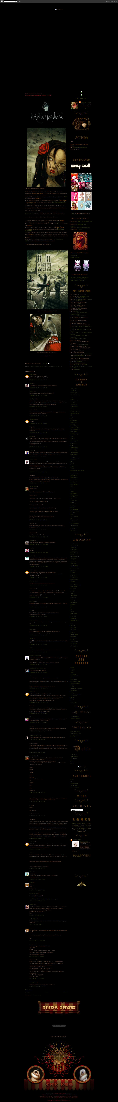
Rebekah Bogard (74, 634)
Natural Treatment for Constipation (50, 899)
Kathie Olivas (73, 600)
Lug (71, 609)
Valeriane (31, 691)
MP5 (72, 486)
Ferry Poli (73, 438)
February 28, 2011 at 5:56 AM (38, 616)
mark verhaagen (74, 475)
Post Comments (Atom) (36, 995)
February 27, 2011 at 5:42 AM (38, 585)
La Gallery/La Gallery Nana (76, 688)
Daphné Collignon (74, 426)
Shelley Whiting (33, 918)
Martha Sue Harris (74, 620)
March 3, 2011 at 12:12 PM (37, 801)
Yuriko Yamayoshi (74, 756)
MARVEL (85, 364)
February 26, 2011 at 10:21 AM (39, 552)
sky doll (78, 830)
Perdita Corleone (74, 504)
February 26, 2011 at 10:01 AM (39, 536)
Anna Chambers (74, 549)
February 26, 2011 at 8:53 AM (38, 446)
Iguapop (72, 685)
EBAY (91, 221)
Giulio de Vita (74, 443)
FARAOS (79, 308)
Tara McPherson (74, 643)
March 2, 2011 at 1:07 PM (37, 792)
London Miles (74, 690)
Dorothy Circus (74, 679)
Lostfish (72, 466)
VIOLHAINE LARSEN (34, 735)
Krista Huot (73, 604)
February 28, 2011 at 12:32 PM (39, 702)
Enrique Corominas (75, 433)
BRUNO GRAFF (74, 255)
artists (32, 366)
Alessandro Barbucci (75, 395)
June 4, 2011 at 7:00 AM (37, 924)
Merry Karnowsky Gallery (76, 693)
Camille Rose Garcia (75, 556)
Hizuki (72, 760)
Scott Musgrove (74, 638)
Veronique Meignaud (75, 527)
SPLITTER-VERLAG (75, 314)
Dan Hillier (73, 424)
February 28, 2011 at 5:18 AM (38, 607)
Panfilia (72, 502)
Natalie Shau (73, 488)
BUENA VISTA (82, 326)
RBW (78, 329)
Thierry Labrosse (74, 520)
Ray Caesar (73, 632)
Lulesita (72, 611)
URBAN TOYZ (81, 280)
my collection (82, 828)
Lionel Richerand (74, 465)
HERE (72, 213)
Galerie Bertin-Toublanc (76, 681)
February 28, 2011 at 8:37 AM (38, 652)
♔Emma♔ (32, 904)
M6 (83, 299)
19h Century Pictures (75, 731)
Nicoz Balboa (73, 496)
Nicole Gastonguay (75, 787)
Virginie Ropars (74, 528)
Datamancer (73, 561)
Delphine (31, 638)
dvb (30, 676)
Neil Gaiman (73, 629)
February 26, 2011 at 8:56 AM (38, 456)
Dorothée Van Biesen (75, 427)
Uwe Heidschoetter (75, 523)
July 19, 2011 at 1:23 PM (37, 956)
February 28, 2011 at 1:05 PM (38, 713)
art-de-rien (73, 669)
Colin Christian (74, 560)
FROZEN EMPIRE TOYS (81, 279)
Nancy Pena (73, 627)
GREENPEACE (79, 300)
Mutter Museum (74, 736)
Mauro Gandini (74, 481)
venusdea (80, 831)
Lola (71, 606)
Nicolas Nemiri (74, 493)
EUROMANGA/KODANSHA (83, 227)
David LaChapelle (74, 565)
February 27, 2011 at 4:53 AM (38, 577)
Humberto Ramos (74, 449)
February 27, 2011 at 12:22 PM (39, 597)
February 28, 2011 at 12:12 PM (39, 688)
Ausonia (72, 410)
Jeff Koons (73, 593)
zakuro (72, 763)
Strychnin (73, 700)
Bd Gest (72, 779)
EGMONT (80, 303)
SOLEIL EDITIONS (84, 296)
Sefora (72, 514)
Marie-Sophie (32, 399)
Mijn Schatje (73, 482)
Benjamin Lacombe (75, 413)
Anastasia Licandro (75, 401)
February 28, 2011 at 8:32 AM (38, 644)
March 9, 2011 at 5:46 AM (37, 879)
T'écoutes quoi (33, 419)
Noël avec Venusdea (84, 841)
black (83, 823)
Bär (30, 928)
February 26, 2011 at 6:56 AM (38, 387)
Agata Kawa (73, 390)
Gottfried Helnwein (75, 583)
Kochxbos (73, 686)
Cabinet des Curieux (75, 676)
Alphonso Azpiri (74, 545)
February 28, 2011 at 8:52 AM (38, 664)
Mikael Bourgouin (74, 484)
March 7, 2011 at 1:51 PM (37, 868)
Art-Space (73, 670)
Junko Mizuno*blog (75, 457)
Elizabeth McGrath (75, 567)
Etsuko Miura (73, 754)
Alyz (72, 397)
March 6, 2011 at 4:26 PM (37, 849)
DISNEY (76, 326)
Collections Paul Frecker (76, 733)
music (77, 828)
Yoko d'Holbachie (74, 646)
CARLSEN (79, 313)
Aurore (72, 408)
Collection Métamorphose (43, 366)
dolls (86, 825)
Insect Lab (73, 590)
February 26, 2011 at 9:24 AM (38, 483)
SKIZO (31, 882)
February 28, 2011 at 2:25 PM (38, 722)
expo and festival (56, 366)
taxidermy (84, 830)
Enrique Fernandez (75, 434)
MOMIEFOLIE (74, 280)
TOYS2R (81, 306)
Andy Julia (73, 402)
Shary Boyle (73, 639)
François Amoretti (74, 440)
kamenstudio (73, 459)
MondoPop (73, 697)
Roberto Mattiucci (74, 509)
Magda (72, 692)
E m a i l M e (81, 98)
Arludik (72, 667)
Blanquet (72, 554)
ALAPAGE (89, 223)
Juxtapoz (72, 599)
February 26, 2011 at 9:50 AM (38, 519)
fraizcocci (32, 540)
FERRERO (82, 329)
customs (82, 825)
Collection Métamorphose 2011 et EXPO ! (38, 95)
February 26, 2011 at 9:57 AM (38, 529)
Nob (71, 498)
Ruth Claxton (73, 636)
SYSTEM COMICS (88, 354)
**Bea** (31, 450)
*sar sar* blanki (74, 785)
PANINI (72, 331)
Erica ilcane (73, 570)
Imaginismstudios (74, 450)
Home (46, 992)
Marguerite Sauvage (75, 473)
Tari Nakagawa (74, 758)
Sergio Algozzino (74, 516)
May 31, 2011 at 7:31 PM (37, 915)
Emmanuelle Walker (75, 429)
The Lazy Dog (74, 702)
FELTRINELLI (81, 224)
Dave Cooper (73, 563)
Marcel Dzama (74, 613)
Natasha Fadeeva (74, 783)
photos (89, 828)
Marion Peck (73, 616)
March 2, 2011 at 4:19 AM (37, 752)
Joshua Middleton (74, 454)
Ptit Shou (31, 391)
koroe (72, 461)
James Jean (73, 592)
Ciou (72, 418)
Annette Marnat (74, 404)
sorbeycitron (32, 620)
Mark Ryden (73, 618)
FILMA (77, 360)
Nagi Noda (73, 625)
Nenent (72, 491)
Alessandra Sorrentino (75, 394)
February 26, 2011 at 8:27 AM (38, 432)
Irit (30, 548)
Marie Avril (32, 459)
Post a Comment (28, 989)
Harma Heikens (74, 586)
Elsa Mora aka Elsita (75, 568)
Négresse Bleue (74, 500)
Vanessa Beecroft (74, 525)
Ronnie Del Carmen (75, 511)
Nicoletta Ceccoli (74, 495)
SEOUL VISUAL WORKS (80, 338)
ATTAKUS (78, 277)
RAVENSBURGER (81, 316)
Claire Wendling (74, 420)
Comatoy (31, 796)
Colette (72, 677)
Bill (71, 415)
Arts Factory (73, 674)
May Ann (73, 622)
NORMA (80, 229)
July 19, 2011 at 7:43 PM (37, 978)
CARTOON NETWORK (87, 366)
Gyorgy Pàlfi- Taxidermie (76, 584)
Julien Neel (73, 456)
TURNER (74, 367)
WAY (76, 306)
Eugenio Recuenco (75, 574)
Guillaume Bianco (74, 447)
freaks (83, 827)
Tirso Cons (73, 521)
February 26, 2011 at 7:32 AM (38, 395)
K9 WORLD (79, 361)
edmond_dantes (33, 982)
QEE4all (72, 507)
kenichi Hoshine (74, 602)
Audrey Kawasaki (74, 551)
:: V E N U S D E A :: (77, 840)
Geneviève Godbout (75, 579)
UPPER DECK (89, 299)
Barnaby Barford (74, 552)
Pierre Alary (73, 505)
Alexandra (32, 601)
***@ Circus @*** (75, 716)
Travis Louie (73, 645)
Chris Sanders (73, 558)
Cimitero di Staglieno (75, 718)
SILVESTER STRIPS (83, 344)
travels (88, 830)
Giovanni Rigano (74, 441)
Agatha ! (31, 555)
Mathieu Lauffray (74, 477)
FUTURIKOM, (79, 299)
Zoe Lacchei (73, 530)
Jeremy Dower (74, 595)
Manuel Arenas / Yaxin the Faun (77, 470)
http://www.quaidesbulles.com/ (80, 147)
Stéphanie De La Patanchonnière (36, 668)
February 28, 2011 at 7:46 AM (38, 625)
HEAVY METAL (77, 364)
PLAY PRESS (77, 332)
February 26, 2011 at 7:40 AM (38, 406)
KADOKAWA (73, 337)
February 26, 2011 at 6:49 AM (38, 380)
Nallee (31, 383)
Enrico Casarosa (74, 431)
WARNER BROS (77, 366)
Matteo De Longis (74, 479)
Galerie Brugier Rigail (75, 683)
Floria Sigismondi (74, 577)
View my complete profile (85, 108)
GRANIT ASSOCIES (75, 257)
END (66, 196)
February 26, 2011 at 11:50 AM (39, 566)
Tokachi (72, 761)
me (87, 827)
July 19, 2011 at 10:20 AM (37, 940)
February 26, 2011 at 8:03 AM (38, 415)
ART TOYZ (73, 277)
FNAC (84, 223)
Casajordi (72, 417)
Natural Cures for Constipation (36, 899)
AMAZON (80, 221)
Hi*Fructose (73, 588)
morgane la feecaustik (34, 655)
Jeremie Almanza (74, 452)
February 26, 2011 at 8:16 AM (38, 423)
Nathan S (72, 489)
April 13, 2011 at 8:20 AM (37, 901)
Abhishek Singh (74, 388)
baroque (79, 823)
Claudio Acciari (74, 422)
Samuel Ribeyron (74, 512)
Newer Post (27, 992)
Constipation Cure (33, 893)
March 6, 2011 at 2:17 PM (37, 838)
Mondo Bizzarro (74, 695)
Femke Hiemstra (74, 575)
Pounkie (31, 629)
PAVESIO (73, 226)
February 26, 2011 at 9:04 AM (38, 472)
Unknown (32, 374)
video (84, 831)
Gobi (72, 445)
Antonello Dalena (74, 406)
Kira (30, 726)
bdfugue (72, 781)
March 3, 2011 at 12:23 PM (37, 816)
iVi (30, 647)
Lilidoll (72, 463)
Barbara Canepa (33, 486)
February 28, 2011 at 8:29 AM (38, 635)
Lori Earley (73, 607)
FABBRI (87, 329)
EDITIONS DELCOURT (81, 297)
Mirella (31, 871)
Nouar (72, 631)
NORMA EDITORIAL (80, 355)
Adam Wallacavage (75, 544)
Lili (30, 716)
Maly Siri (72, 468)
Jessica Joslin (73, 597)
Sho (71, 518)
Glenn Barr (73, 581)
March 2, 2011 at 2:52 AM (37, 739)
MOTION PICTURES (75, 357)
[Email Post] (48, 363)
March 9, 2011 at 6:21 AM (37, 890)
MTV (77, 311)
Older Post (65, 992)
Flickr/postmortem (74, 735)
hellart (31, 436)
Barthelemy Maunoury (75, 411)
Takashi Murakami (74, 641)
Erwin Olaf (73, 572)
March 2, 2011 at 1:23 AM (37, 732)
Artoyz (72, 672)
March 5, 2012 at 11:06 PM (37, 986)
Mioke (72, 623)
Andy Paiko (73, 547)
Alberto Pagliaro (74, 392)
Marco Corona (74, 472)
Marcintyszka (73, 615)
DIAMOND (86, 221)
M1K (31, 610)
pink (74, 830)
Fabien (72, 436)
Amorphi (72, 399)
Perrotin (72, 699)
